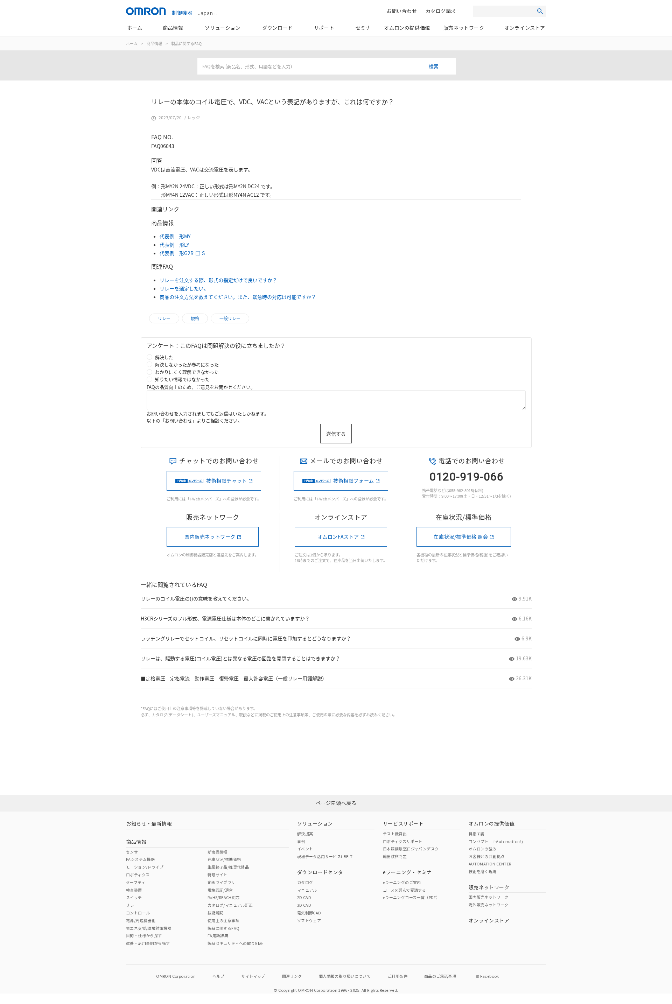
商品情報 (154, 43)
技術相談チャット (226, 480)
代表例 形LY (174, 244)
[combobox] (326, 66)
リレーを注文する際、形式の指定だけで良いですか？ (218, 279)
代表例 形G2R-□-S (182, 253)
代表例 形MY (175, 236)
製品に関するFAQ (186, 43)
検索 (434, 66)
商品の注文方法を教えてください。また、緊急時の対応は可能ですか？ (238, 296)
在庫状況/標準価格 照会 (461, 536)
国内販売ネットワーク (210, 536)
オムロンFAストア (338, 536)
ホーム (132, 43)
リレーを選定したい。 (184, 288)
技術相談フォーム (353, 480)
